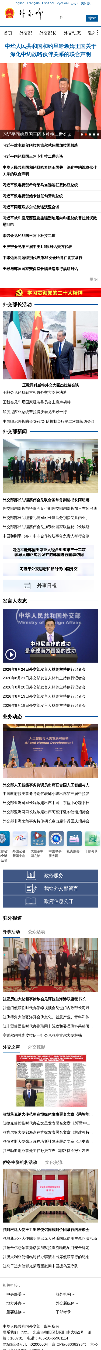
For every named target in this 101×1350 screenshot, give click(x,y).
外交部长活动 (17, 304)
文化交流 (53, 1162)
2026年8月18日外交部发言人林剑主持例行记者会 (44, 705)
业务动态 (12, 716)
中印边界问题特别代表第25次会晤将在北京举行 (42, 257)
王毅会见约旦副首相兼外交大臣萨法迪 (35, 392)
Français (33, 3)
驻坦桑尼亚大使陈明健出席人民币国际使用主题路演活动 (50, 1238)
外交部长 (48, 33)
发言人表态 (15, 601)
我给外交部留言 (61, 888)
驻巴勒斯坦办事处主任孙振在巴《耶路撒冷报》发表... (48, 1150)
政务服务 (54, 875)
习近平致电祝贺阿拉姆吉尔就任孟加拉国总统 (40, 145)
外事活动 (11, 931)
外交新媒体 (65, 1303)
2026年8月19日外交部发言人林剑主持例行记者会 (44, 696)
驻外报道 (12, 918)
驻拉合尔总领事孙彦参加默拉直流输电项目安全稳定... (48, 1247)
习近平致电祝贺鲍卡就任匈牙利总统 (33, 196)
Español (48, 3)
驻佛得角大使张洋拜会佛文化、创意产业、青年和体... (48, 1017)
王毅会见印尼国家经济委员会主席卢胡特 (37, 402)
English (19, 3)
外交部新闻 (15, 431)
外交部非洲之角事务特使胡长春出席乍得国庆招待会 (46, 821)
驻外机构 (63, 1294)
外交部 (25, 33)
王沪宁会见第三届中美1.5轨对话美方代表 (37, 246)
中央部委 (14, 1294)
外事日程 (47, 585)
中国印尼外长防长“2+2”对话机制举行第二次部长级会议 (49, 421)
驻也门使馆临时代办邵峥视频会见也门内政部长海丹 (46, 1008)
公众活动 (36, 931)
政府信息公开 (58, 901)
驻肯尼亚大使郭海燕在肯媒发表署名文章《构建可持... (48, 1132)
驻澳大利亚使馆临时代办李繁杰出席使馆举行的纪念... (48, 1257)
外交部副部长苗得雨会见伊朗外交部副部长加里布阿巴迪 (50, 508)
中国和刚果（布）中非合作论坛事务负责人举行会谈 (46, 536)
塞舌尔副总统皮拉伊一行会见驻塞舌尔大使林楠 (42, 1035)
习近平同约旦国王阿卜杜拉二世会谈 (33, 156)
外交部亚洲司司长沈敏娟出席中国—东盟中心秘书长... (48, 803)
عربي (74, 3)
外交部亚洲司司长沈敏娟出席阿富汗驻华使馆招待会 (46, 812)
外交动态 (72, 33)
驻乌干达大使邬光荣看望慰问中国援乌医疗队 (40, 1266)
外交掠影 (36, 1047)
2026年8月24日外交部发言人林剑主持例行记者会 (44, 669)
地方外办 (14, 1303)
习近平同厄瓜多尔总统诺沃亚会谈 (35, 134)
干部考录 (63, 1312)
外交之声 (11, 1047)
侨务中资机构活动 (20, 1162)
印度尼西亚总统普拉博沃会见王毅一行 (35, 412)
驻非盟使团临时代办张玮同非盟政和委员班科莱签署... (48, 1026)
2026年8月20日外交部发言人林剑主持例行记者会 (44, 687)
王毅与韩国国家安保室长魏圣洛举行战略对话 (40, 268)
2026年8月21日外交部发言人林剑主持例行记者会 (44, 678)
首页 (8, 33)
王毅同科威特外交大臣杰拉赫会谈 (50, 385)
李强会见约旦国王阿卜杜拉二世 (29, 235)
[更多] (93, 279)
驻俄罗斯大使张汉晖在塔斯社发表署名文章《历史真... (48, 1141)
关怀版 (85, 3)
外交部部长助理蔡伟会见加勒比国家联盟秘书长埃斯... (48, 527)
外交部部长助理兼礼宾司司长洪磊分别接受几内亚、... (48, 517)
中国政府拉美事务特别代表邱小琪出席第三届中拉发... (48, 793)
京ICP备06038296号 (69, 1344)
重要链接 (14, 1312)
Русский (63, 3)
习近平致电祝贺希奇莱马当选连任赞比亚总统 (40, 185)
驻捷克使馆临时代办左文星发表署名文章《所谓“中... (46, 1123)
